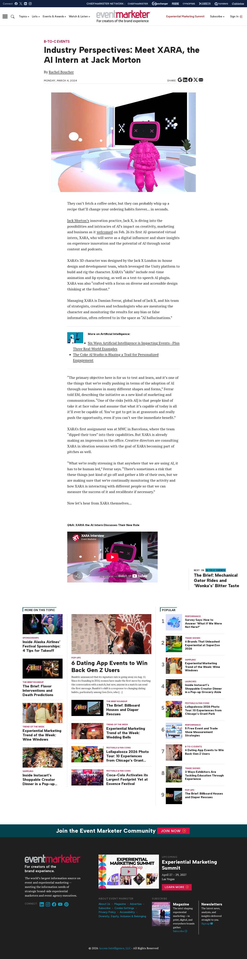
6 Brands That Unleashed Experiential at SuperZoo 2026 (202, 645)
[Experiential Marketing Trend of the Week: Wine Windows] (43, 712)
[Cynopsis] (189, 4)
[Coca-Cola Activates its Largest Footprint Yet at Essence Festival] (87, 777)
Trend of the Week (33, 727)
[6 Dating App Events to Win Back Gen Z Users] (111, 633)
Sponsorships (31, 638)
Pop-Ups (76, 658)
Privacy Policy (107, 912)
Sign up (205, 923)
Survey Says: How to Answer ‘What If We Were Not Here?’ (203, 623)
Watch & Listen (78, 16)
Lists (35, 16)
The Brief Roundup (33, 682)
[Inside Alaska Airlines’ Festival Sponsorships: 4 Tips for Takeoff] (43, 624)
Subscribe (216, 16)
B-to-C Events (57, 41)
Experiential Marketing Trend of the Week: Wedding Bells (125, 732)
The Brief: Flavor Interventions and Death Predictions (38, 690)
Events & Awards (53, 16)
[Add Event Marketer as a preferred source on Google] (180, 80)
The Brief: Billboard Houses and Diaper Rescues (123, 709)
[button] (5, 16)
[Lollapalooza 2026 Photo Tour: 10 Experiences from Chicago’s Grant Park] (87, 754)
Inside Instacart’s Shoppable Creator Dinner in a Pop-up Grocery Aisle (39, 779)
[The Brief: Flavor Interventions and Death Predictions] (43, 668)
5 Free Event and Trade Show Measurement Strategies (201, 732)
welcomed (105, 232)
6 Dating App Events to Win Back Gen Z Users (109, 666)
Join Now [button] (171, 831)
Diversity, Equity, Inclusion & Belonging (122, 916)
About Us (104, 904)
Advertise (136, 904)
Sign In (234, 16)
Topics (23, 16)
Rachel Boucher (61, 72)
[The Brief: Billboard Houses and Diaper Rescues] (87, 707)
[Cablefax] (238, 4)
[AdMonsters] (221, 3)
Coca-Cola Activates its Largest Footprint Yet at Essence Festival (127, 779)
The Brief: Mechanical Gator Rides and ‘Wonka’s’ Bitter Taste (216, 580)
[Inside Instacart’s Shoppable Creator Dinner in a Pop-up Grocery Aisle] (43, 757)
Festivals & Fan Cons (118, 748)
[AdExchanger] (160, 3)
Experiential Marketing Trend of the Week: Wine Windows (42, 735)
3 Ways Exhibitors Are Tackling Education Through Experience (204, 775)
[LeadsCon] (204, 4)
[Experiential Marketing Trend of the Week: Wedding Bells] (87, 730)
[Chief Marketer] (138, 4)
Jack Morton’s (78, 220)
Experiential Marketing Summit (185, 16)
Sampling (28, 771)
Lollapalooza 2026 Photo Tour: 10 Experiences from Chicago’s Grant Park (127, 755)
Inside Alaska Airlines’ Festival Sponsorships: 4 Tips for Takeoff (41, 646)
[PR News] (175, 4)
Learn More (175, 887)
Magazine (120, 904)
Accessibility (127, 912)
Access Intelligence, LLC (115, 948)
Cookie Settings (124, 908)
